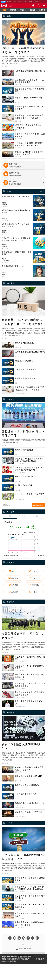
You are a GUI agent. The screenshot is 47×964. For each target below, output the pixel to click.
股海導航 (4, 274)
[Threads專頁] (32, 938)
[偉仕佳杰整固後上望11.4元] (23, 271)
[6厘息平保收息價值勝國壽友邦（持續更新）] (23, 215)
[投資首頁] (5, 10)
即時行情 (13, 10)
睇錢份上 (4, 233)
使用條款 (5, 961)
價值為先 (4, 219)
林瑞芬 (4, 272)
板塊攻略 (42, 10)
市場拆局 (23, 10)
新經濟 (32, 10)
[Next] (45, 10)
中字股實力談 (6, 260)
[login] (33, 5)
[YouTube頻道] (14, 938)
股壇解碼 (4, 205)
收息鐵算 (4, 246)
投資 (11, 5)
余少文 (4, 259)
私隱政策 (24, 959)
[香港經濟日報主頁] (4, 5)
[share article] (32, 206)
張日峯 (4, 231)
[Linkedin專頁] (37, 938)
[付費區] (3, 1)
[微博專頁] (19, 938)
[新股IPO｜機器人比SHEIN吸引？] (23, 201)
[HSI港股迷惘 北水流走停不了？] (23, 257)
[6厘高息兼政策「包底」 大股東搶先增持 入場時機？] (23, 229)
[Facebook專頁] (10, 938)
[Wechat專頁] (23, 938)
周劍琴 (4, 245)
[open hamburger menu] (44, 5)
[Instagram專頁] (28, 938)
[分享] (44, 66)
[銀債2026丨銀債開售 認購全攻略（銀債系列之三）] (23, 243)
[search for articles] (38, 5)
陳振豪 (4, 203)
